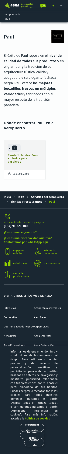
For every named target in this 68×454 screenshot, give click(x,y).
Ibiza (21, 196)
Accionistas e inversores (47, 308)
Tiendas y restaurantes (26, 201)
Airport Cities (41, 326)
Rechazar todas (32, 435)
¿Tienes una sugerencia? (20, 232)
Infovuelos (10, 308)
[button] (62, 5)
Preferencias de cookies (32, 427)
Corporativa (10, 317)
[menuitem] (14, 148)
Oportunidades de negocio (19, 326)
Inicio (7, 196)
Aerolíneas (40, 317)
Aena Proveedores (14, 345)
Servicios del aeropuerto (47, 196)
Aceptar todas (34, 442)
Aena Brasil (10, 336)
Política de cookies (37, 418)
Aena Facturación (44, 345)
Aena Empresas (42, 336)
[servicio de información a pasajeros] (34, 216)
